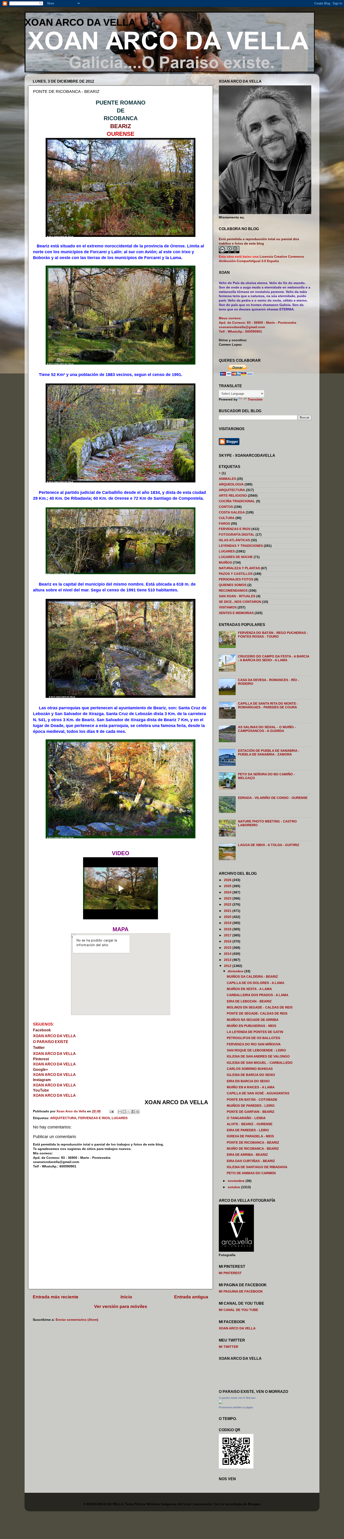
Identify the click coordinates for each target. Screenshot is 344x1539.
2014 (228, 954)
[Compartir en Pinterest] (137, 1111)
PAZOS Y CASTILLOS (236, 574)
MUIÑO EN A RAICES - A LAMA (250, 1087)
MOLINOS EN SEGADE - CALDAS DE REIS (260, 1007)
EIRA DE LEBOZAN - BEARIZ (249, 1001)
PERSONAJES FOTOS (236, 579)
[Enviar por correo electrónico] (119, 1111)
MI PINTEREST (230, 1273)
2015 (228, 947)
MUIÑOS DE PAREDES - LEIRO (250, 1105)
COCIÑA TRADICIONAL (237, 501)
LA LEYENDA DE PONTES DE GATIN (255, 1032)
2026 (228, 880)
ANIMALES (227, 479)
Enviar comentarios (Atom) (77, 1319)
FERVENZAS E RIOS (94, 1118)
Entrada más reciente (55, 1296)
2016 (228, 941)
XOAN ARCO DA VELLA (80, 22)
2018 (228, 929)
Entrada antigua (191, 1296)
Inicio (126, 1296)
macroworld (202, 1504)
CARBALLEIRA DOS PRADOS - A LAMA (257, 995)
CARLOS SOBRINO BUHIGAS (250, 1069)
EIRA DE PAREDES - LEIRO (248, 1130)
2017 (228, 935)
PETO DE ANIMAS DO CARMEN (251, 1173)
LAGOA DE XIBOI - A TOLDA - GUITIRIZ (268, 845)
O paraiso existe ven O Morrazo (237, 1397)
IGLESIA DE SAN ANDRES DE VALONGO (258, 1056)
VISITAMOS (228, 607)
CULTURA (226, 518)
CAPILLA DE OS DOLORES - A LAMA (255, 983)
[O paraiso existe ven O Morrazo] (221, 1403)
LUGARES (120, 1118)
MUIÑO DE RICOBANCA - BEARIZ (253, 1148)
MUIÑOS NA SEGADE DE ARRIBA (252, 1020)
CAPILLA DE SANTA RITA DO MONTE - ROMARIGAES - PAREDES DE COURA (268, 705)
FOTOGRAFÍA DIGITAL (237, 534)
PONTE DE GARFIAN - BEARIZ (250, 1112)
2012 (228, 966)
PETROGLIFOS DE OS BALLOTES (253, 1038)
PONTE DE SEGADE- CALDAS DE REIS (257, 1013)
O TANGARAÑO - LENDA (246, 1118)
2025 (228, 886)
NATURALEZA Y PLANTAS (239, 568)
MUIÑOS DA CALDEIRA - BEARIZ (252, 976)
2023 (228, 898)
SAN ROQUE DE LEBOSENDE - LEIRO (256, 1050)
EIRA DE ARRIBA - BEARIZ (247, 1154)
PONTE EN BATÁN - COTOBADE (252, 1099)
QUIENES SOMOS (232, 585)
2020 (228, 917)
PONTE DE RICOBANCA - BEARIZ (253, 1142)
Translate (255, 399)
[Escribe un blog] (124, 1111)
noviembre (236, 1181)
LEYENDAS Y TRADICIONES (241, 546)
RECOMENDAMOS (233, 590)
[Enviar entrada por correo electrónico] (111, 1111)
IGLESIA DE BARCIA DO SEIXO (251, 1075)
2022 (228, 904)
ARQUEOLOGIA (231, 484)
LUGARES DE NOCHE (236, 557)
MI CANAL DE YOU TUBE (238, 1310)
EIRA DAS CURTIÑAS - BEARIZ (251, 1161)
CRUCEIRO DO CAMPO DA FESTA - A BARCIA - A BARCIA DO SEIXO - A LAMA (273, 658)
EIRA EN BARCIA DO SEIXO (248, 1081)
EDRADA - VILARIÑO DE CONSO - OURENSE (272, 798)
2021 (228, 911)
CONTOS (226, 507)
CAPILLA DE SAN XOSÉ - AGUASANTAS (258, 1093)
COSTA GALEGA (232, 512)
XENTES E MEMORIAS (236, 613)
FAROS (224, 523)
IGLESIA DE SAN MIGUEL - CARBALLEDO (260, 1063)
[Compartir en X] (128, 1111)
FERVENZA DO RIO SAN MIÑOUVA (254, 1044)
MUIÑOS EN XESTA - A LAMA (249, 989)
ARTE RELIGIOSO (233, 495)
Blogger (254, 1504)
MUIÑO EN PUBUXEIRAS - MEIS (251, 1026)
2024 (228, 892)
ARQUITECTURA (63, 1118)
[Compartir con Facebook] (133, 1111)
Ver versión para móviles (120, 1306)
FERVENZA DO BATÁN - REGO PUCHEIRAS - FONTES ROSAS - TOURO (273, 634)
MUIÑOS (225, 562)
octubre (234, 1187)
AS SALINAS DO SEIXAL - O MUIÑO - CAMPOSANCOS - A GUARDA (267, 729)
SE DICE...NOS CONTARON (240, 602)
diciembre (236, 971)
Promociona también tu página (236, 1407)
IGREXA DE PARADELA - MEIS (250, 1136)
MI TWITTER (228, 1347)
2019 (228, 923)
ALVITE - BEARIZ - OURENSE (249, 1124)
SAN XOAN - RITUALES (237, 596)
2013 (228, 960)
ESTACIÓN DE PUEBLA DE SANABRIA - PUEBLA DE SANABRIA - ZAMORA (268, 752)
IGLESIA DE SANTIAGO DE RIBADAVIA (257, 1167)
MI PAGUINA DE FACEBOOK (241, 1291)
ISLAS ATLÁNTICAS (234, 540)
